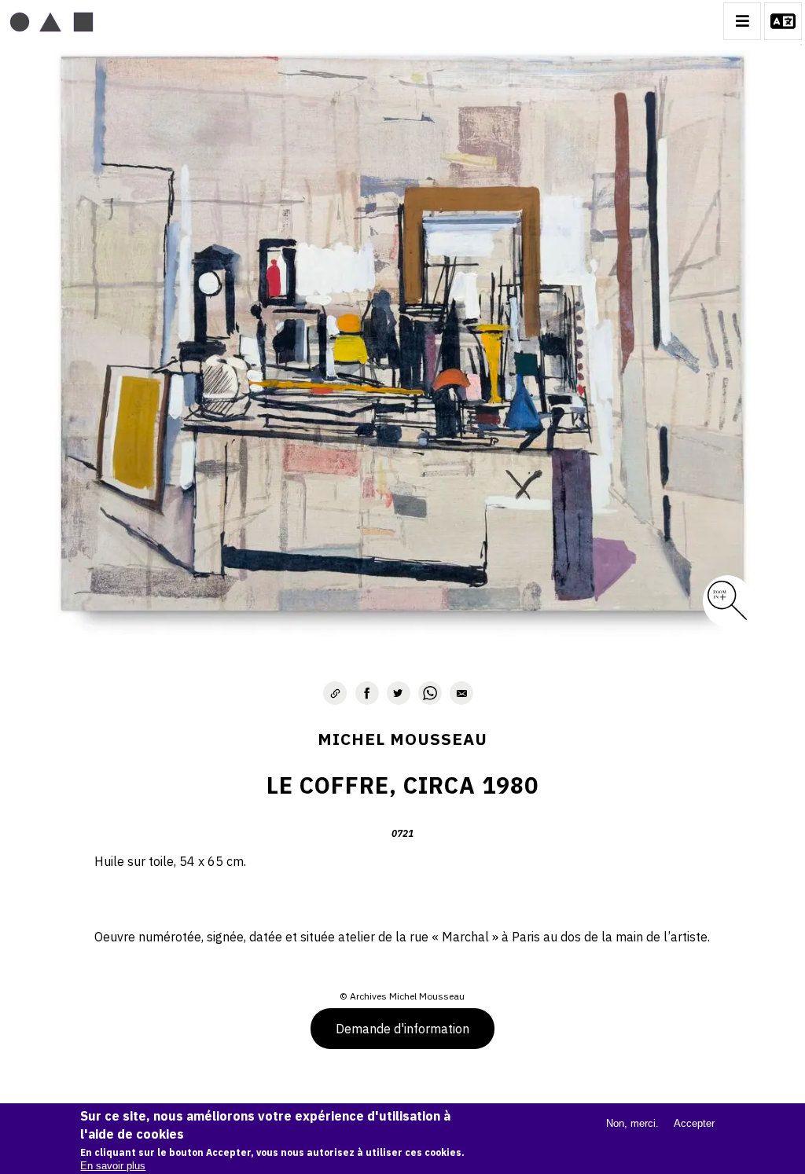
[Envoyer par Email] (461, 693)
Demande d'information (402, 1028)
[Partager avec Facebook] (367, 693)
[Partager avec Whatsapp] (430, 693)
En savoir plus (112, 1166)
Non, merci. (632, 1123)
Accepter (694, 1123)
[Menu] (742, 21)
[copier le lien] (335, 693)
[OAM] (51, 21)
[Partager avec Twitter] (398, 693)
